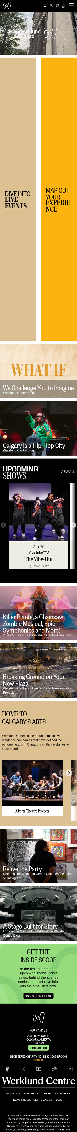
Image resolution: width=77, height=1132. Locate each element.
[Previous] (2, 524)
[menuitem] (51, 6)
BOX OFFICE (31, 1093)
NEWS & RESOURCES (25, 1100)
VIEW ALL (68, 471)
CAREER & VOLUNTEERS (55, 1093)
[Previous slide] (62, 773)
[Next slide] (69, 773)
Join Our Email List (38, 995)
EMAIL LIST (47, 1100)
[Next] (72, 524)
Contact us (38, 1047)
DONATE (38, 1059)
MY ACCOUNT (14, 1093)
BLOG (59, 1100)
